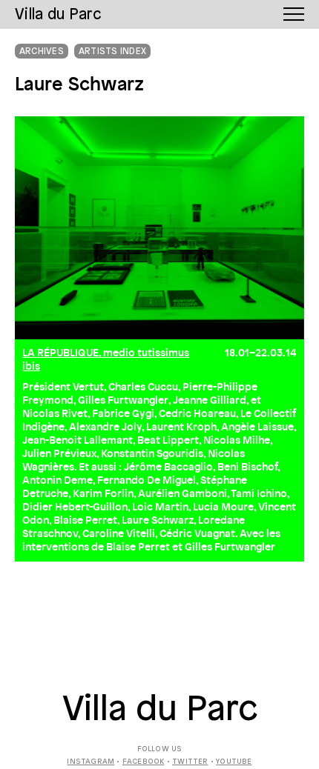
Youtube (233, 762)
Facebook (143, 762)
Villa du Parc (159, 710)
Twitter (190, 762)
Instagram (90, 762)
